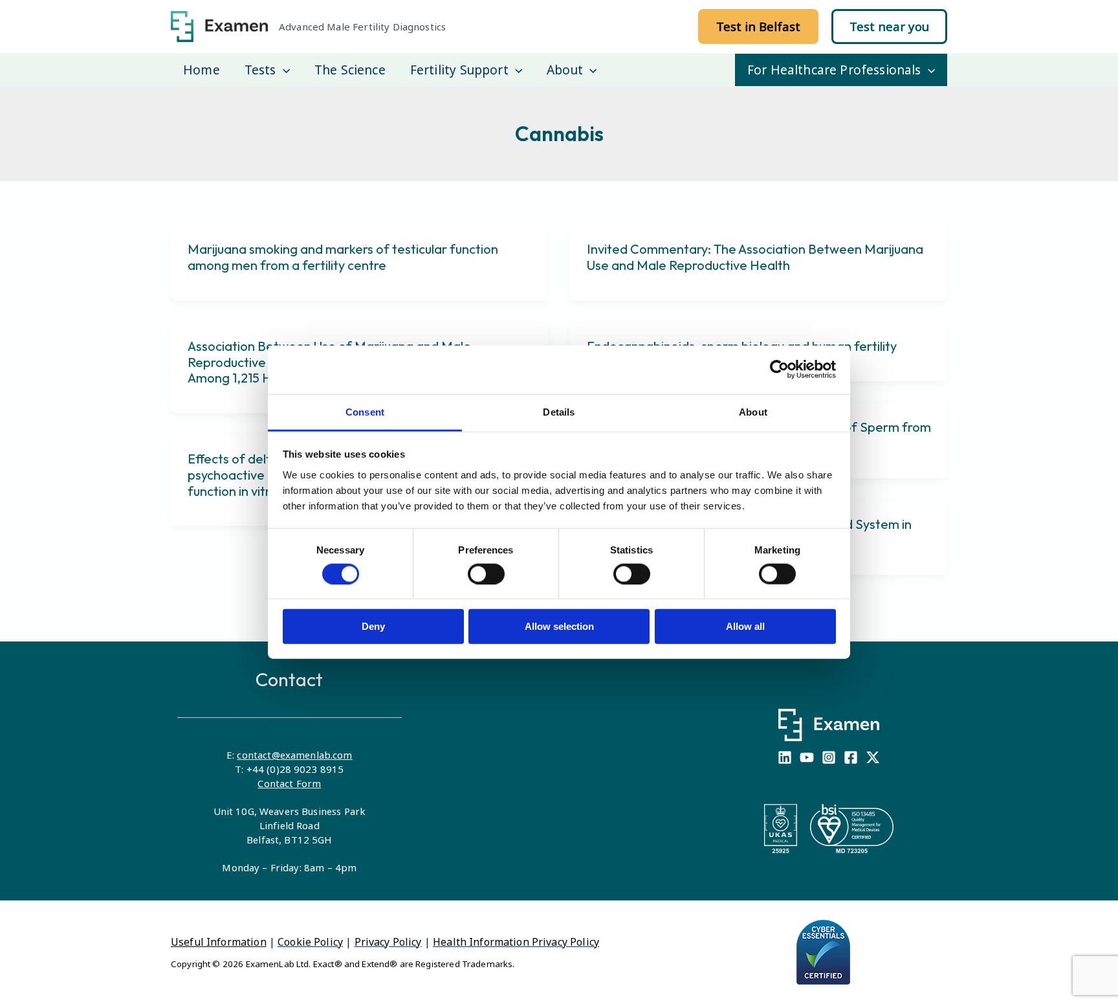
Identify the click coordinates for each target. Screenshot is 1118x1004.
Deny (373, 626)
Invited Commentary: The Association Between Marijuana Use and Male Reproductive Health (755, 257)
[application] (283, 70)
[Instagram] (829, 757)
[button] (758, 26)
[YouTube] (807, 757)
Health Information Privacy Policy (516, 942)
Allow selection (559, 626)
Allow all (745, 626)
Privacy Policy (388, 942)
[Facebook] (851, 757)
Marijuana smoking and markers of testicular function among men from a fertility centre (343, 257)
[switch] (486, 573)
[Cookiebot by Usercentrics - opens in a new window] (779, 369)
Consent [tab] (364, 411)
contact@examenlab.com (294, 754)
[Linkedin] (785, 757)
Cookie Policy (310, 942)
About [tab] (753, 411)
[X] (873, 757)
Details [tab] (559, 411)
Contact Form (289, 783)
